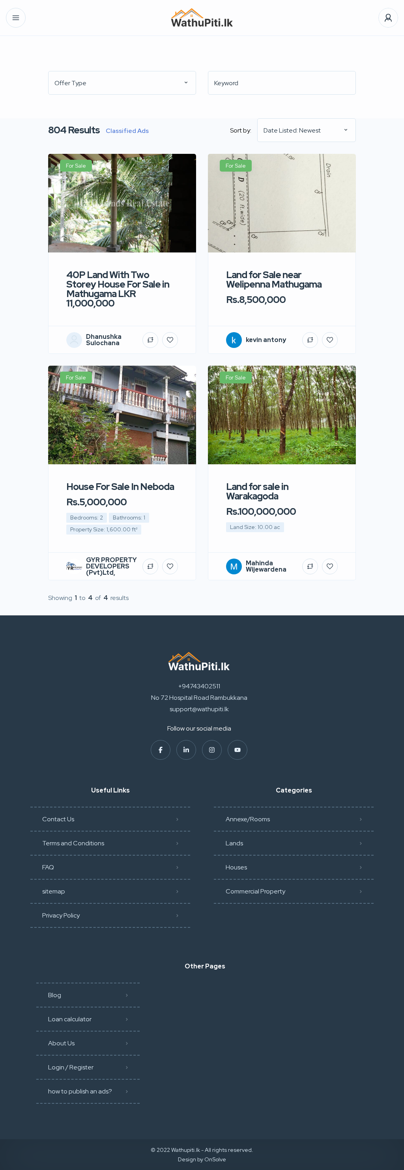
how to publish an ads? (80, 1091)
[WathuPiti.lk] (201, 18)
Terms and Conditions (73, 843)
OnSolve (215, 1159)
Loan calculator (70, 1019)
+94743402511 (199, 686)
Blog (54, 995)
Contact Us (58, 819)
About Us (61, 1043)
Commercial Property (255, 891)
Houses (236, 867)
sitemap (53, 891)
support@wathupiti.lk (199, 709)
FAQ (48, 867)
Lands (234, 843)
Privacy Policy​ (61, 915)
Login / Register (71, 1067)
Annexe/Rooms (248, 819)
